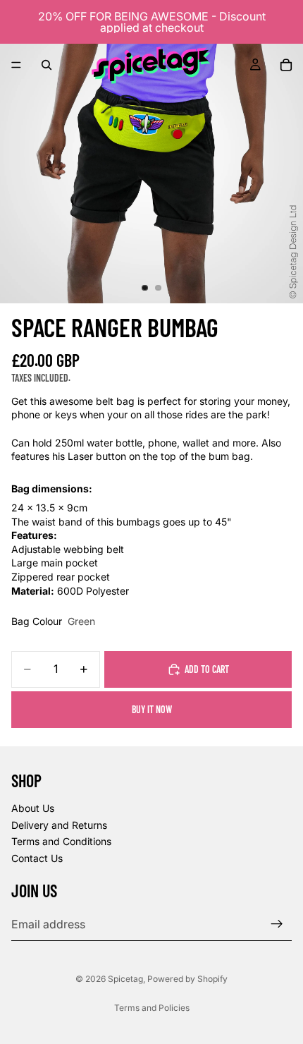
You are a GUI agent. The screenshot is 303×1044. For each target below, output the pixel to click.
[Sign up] (277, 924)
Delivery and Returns (59, 824)
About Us (32, 808)
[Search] (46, 64)
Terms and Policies (152, 1007)
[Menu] (16, 65)
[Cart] (286, 64)
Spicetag (125, 978)
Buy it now (152, 709)
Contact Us (37, 858)
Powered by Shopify (187, 978)
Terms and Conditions (61, 841)
